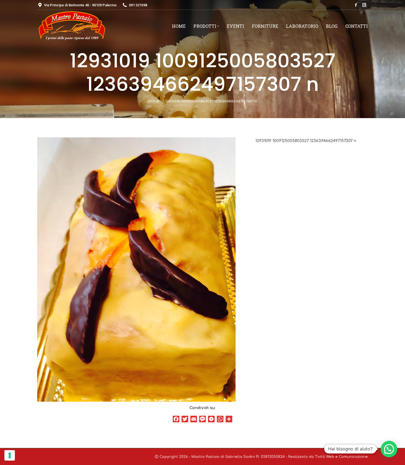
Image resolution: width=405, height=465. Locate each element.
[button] (389, 449)
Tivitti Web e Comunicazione (341, 457)
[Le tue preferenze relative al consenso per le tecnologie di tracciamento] (9, 455)
